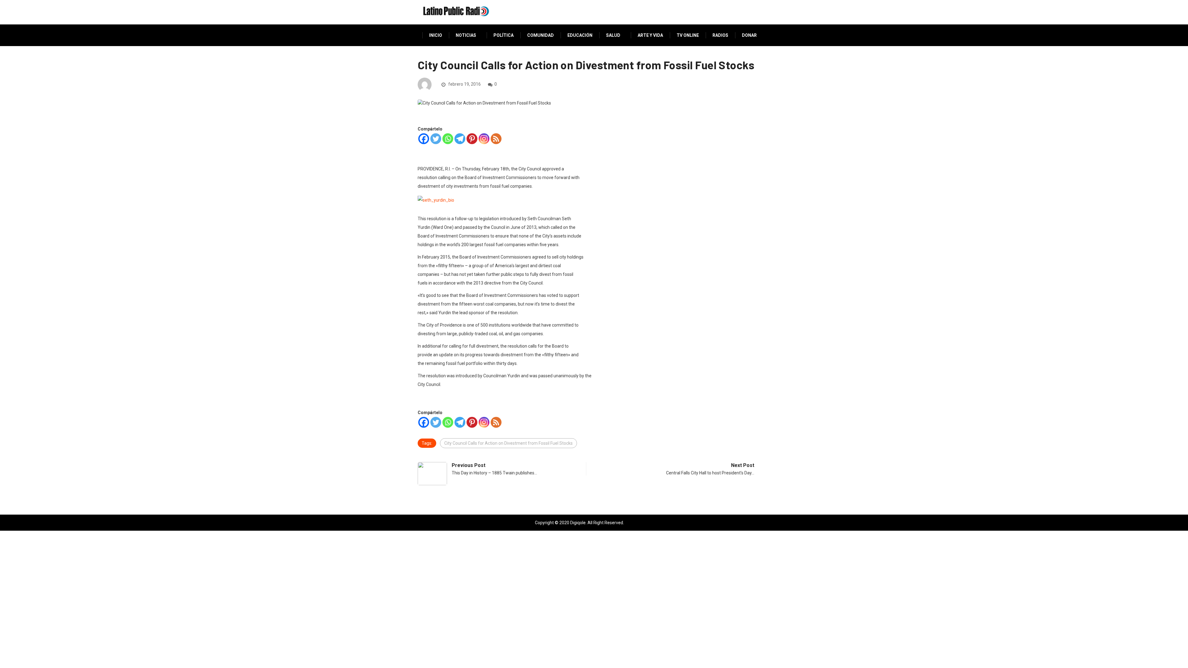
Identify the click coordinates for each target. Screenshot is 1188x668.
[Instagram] (484, 138)
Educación (579, 35)
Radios (720, 35)
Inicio (435, 35)
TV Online (688, 35)
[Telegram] (459, 138)
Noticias (466, 35)
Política (503, 35)
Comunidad (540, 35)
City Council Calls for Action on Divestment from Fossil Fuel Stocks (508, 443)
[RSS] (496, 138)
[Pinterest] (472, 138)
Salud (613, 35)
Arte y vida (650, 35)
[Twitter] (435, 138)
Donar (749, 35)
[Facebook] (423, 138)
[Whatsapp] (447, 138)
